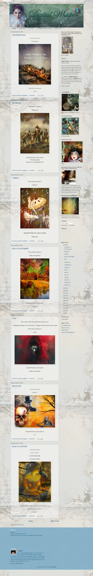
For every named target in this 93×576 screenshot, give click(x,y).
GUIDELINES (22, 28)
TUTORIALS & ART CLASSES (44, 28)
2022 (64, 293)
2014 (64, 313)
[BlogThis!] (39, 95)
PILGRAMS (16, 103)
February (67, 282)
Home (31, 521)
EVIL (14, 318)
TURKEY (15, 178)
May (66, 275)
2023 (64, 290)
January (67, 285)
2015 (64, 310)
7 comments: (31, 438)
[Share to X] (40, 95)
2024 (64, 288)
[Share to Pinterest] (43, 95)
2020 (64, 298)
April (66, 277)
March (66, 280)
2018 (64, 303)
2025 (64, 245)
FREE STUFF (58, 28)
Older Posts (55, 521)
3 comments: (32, 170)
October (67, 262)
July (66, 270)
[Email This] (38, 95)
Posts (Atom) (20, 524)
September (67, 264)
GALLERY (31, 28)
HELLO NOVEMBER (20, 249)
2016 (64, 308)
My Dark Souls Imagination (68, 332)
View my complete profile (16, 563)
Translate (72, 225)
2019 (64, 300)
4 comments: (31, 378)
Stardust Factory (65, 327)
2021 (64, 295)
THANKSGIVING (19, 35)
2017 (64, 305)
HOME (14, 28)
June (66, 272)
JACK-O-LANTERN (19, 446)
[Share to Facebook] (41, 95)
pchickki (20, 550)
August (66, 267)
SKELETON (16, 386)
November (67, 247)
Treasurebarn (64, 319)
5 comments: (32, 95)
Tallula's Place (64, 330)
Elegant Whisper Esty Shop (35, 535)
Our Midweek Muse (66, 325)
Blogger (54, 567)
